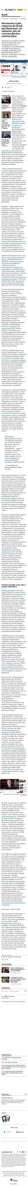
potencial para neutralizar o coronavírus (13, 749)
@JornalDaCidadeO (11, 460)
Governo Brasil (5, 18)
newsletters (5, 1094)
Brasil (4, 15)
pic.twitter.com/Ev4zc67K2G (14, 462)
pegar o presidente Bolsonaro (13, 815)
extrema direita (17, 104)
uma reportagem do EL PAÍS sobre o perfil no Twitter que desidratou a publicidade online (18, 124)
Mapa (14, 1173)
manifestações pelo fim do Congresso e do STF (11, 731)
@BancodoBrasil (10, 438)
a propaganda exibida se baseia (12, 497)
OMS (6, 991)
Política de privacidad (7, 1173)
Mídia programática (8, 590)
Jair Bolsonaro (13, 18)
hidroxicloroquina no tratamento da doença (14, 278)
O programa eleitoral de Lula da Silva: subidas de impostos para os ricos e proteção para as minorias (14, 1067)
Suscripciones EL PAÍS (19, 1173)
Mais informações (5, 998)
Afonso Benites (13, 984)
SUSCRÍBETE (20, 9)
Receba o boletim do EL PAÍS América (12, 957)
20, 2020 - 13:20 (16, 83)
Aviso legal (17, 1171)
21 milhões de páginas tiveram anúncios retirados (12, 666)
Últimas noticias (6, 1054)
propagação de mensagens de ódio (11, 327)
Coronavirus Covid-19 (14, 991)
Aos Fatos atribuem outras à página (13, 257)
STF (19, 18)
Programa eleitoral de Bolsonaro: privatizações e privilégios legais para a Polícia (12, 1073)
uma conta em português (10, 151)
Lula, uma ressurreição (11, 1062)
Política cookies (22, 1171)
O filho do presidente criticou (13, 414)
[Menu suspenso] (3, 10)
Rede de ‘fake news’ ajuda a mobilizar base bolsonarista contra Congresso (6, 142)
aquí (24, 1001)
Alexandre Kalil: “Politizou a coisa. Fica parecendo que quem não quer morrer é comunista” (6, 124)
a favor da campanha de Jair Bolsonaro (13, 242)
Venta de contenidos (10, 1171)
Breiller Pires (14, 81)
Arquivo (4, 1113)
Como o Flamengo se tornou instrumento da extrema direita (17, 969)
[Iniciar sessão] (25, 10)
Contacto (4, 1171)
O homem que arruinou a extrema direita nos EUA (6, 107)
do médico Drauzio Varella (15, 881)
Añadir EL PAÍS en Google (9, 91)
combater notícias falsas (10, 171)
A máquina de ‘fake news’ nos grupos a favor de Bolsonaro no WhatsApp (18, 980)
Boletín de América (7, 1097)
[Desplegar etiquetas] (25, 991)
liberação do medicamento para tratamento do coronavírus (13, 903)
